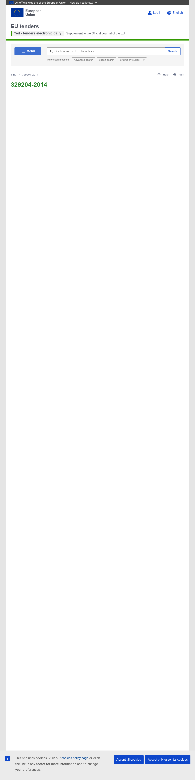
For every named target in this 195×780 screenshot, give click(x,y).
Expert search (106, 59)
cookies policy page (75, 758)
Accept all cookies (128, 759)
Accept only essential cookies (168, 759)
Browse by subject (130, 59)
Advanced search (83, 59)
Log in (157, 12)
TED (13, 74)
